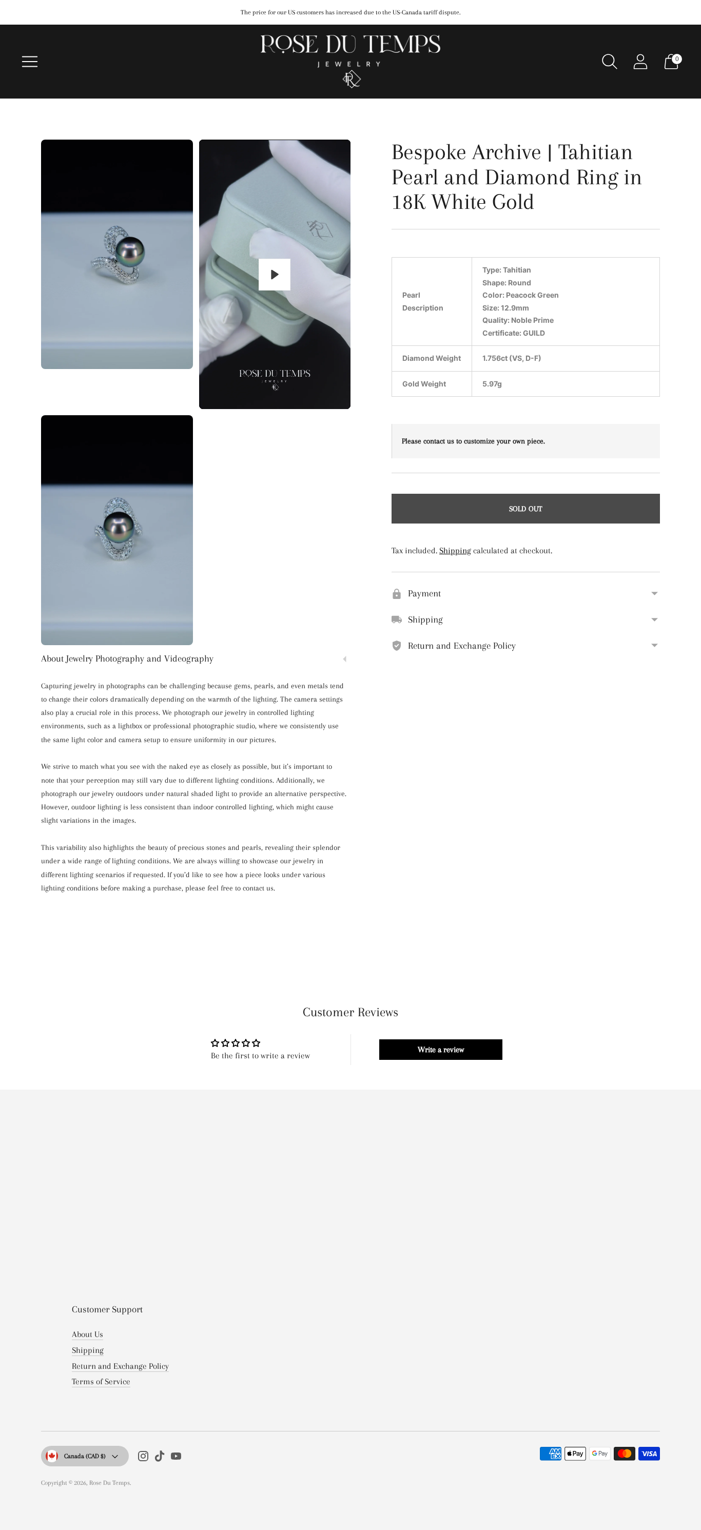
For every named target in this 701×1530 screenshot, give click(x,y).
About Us (87, 1334)
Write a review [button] (441, 1049)
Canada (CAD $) (85, 1456)
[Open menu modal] (29, 61)
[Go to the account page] (640, 61)
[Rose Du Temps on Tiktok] (159, 1458)
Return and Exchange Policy (120, 1366)
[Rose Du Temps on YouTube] (176, 1458)
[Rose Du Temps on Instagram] (143, 1458)
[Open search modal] (609, 61)
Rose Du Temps (109, 1482)
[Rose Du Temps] (350, 61)
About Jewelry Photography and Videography (127, 658)
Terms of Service (101, 1381)
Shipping (455, 550)
